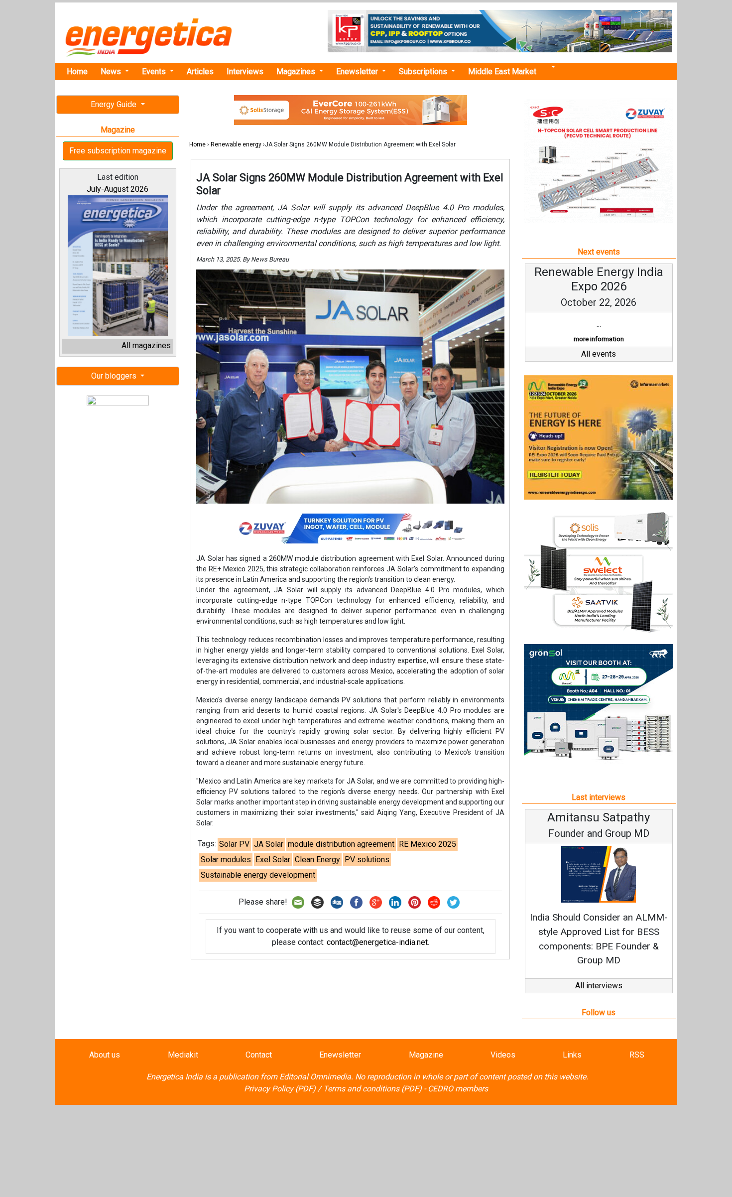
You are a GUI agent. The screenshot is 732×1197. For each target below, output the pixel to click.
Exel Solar (272, 859)
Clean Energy (317, 859)
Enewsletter (358, 71)
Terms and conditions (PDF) (372, 1088)
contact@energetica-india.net (377, 942)
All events (598, 354)
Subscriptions (424, 71)
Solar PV (234, 844)
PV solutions (367, 859)
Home (77, 71)
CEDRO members (458, 1088)
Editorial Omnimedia (315, 1076)
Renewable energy (236, 144)
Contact (258, 1055)
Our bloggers (114, 376)
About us (104, 1055)
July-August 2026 (117, 189)
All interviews (598, 985)
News (112, 71)
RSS (636, 1055)
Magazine (426, 1055)
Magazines (296, 71)
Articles (200, 71)
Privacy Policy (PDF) (280, 1088)
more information (599, 339)
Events (155, 71)
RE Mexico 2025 (427, 844)
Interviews (245, 71)
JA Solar (268, 844)
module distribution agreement (341, 844)
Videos (502, 1055)
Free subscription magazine (117, 150)
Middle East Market (502, 71)
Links (572, 1055)
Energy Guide (114, 104)
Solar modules (226, 859)
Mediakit (183, 1055)
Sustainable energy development (258, 875)
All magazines (146, 345)
